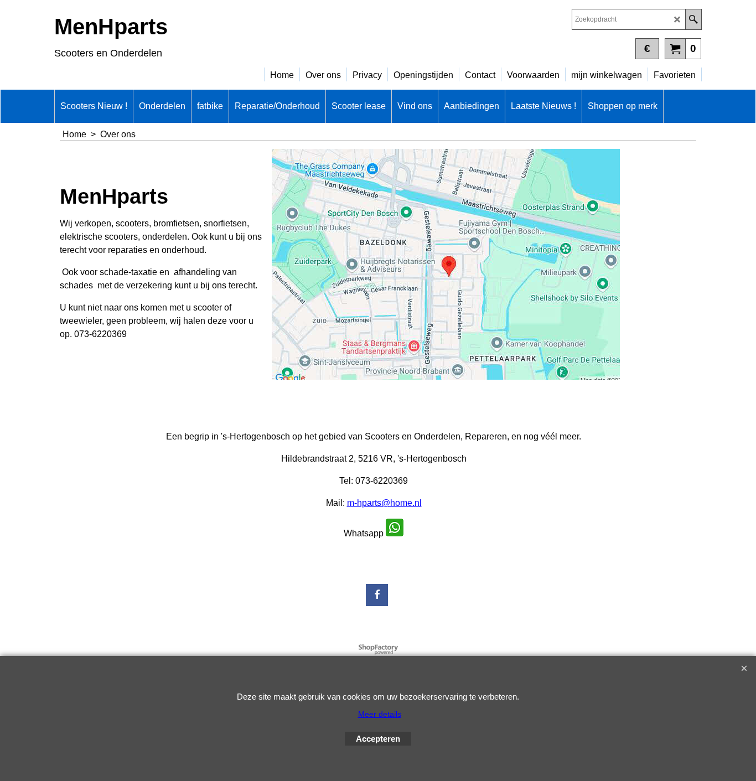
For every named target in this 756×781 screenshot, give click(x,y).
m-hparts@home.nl (384, 503)
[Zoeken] (693, 19)
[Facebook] (377, 595)
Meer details (379, 714)
